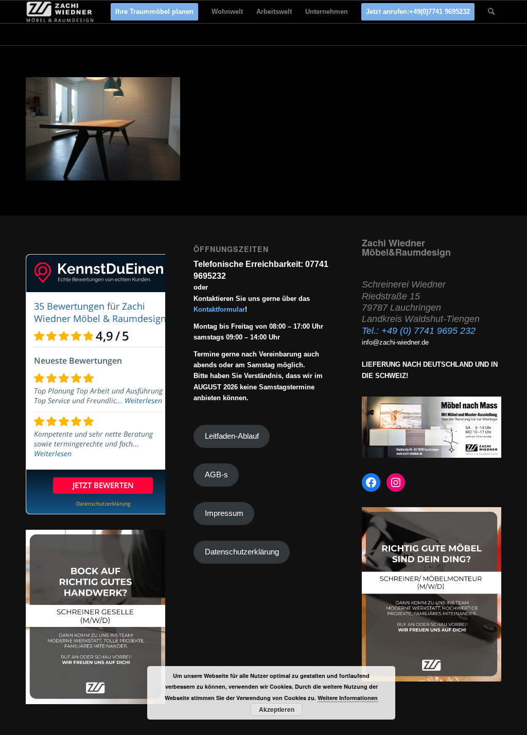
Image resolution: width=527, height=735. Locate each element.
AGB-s (216, 475)
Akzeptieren (276, 709)
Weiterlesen (143, 400)
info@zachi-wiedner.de (395, 342)
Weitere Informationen (348, 698)
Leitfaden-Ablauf (232, 436)
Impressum (224, 513)
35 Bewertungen (69, 306)
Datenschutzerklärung (242, 552)
